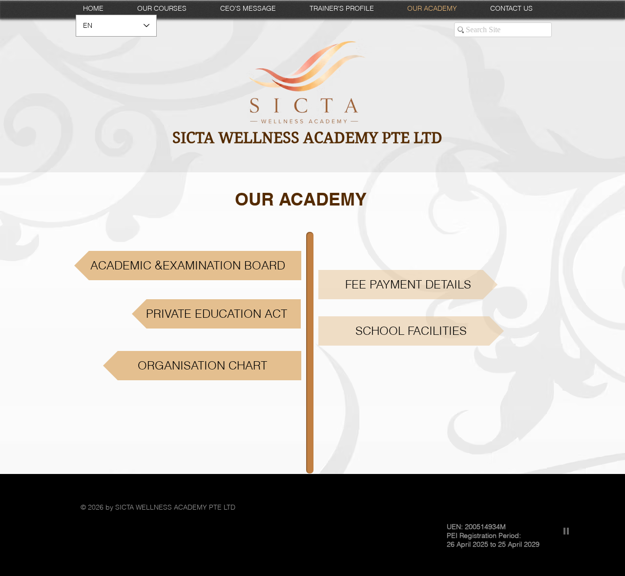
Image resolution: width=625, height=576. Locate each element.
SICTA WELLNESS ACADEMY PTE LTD (307, 138)
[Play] (566, 530)
